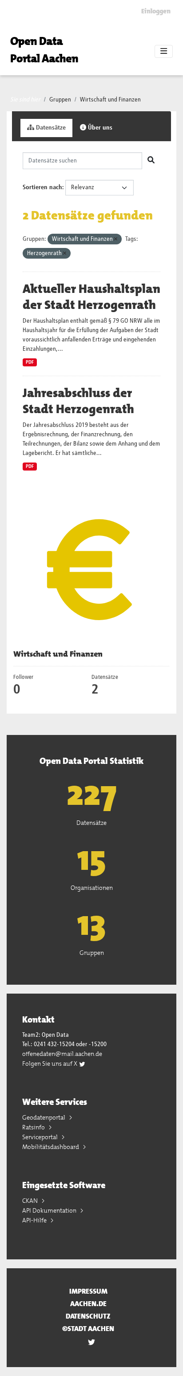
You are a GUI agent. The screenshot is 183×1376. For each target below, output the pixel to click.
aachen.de (88, 1303)
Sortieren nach (42, 187)
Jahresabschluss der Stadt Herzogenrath (78, 401)
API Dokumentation (50, 1210)
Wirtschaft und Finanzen (110, 100)
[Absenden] (151, 160)
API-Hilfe (35, 1220)
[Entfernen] (115, 239)
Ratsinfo (34, 1127)
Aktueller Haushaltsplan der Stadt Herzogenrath (91, 297)
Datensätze (50, 128)
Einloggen (156, 11)
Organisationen (92, 888)
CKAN (30, 1201)
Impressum (88, 1291)
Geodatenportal (44, 1117)
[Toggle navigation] (164, 51)
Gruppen (60, 100)
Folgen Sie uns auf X (50, 1063)
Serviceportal (40, 1137)
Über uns (99, 128)
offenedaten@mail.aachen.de (62, 1054)
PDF (30, 362)
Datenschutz (88, 1316)
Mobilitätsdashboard (51, 1147)
